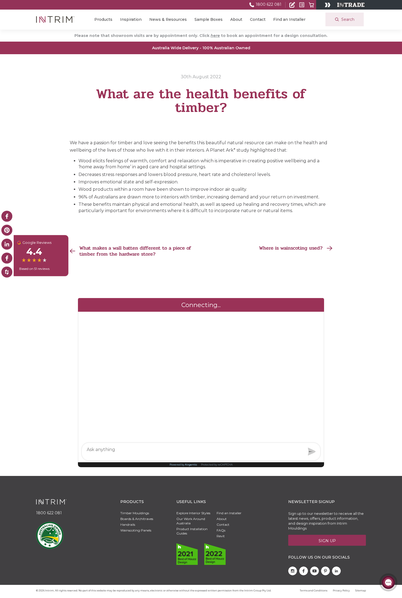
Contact (258, 19)
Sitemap (360, 590)
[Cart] (311, 5)
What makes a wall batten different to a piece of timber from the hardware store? (135, 251)
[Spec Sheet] (302, 5)
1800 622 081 (268, 4)
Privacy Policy (341, 590)
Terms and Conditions (313, 590)
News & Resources (168, 19)
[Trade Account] (292, 5)
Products (103, 19)
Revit (221, 536)
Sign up (327, 540)
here (215, 35)
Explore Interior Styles (193, 513)
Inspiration (131, 19)
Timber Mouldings (134, 513)
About (236, 19)
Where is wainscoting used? (291, 248)
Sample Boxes (208, 19)
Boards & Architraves (136, 519)
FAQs (221, 530)
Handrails (127, 524)
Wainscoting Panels (135, 530)
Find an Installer (289, 19)
